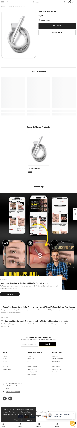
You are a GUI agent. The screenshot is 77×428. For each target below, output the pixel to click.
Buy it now (57, 33)
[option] (38, 154)
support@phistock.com (13, 391)
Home (3, 7)
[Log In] (65, 2)
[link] (13, 111)
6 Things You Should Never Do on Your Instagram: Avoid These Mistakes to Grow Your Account (38, 307)
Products (9, 7)
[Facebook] (5, 398)
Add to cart (57, 26)
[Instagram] (10, 398)
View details (9, 294)
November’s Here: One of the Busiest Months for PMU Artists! (24, 283)
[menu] (2, 2)
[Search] (8, 2)
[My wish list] (73, 2)
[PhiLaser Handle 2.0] (38, 149)
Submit (47, 344)
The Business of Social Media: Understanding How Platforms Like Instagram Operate (34, 321)
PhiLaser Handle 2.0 (34, 168)
